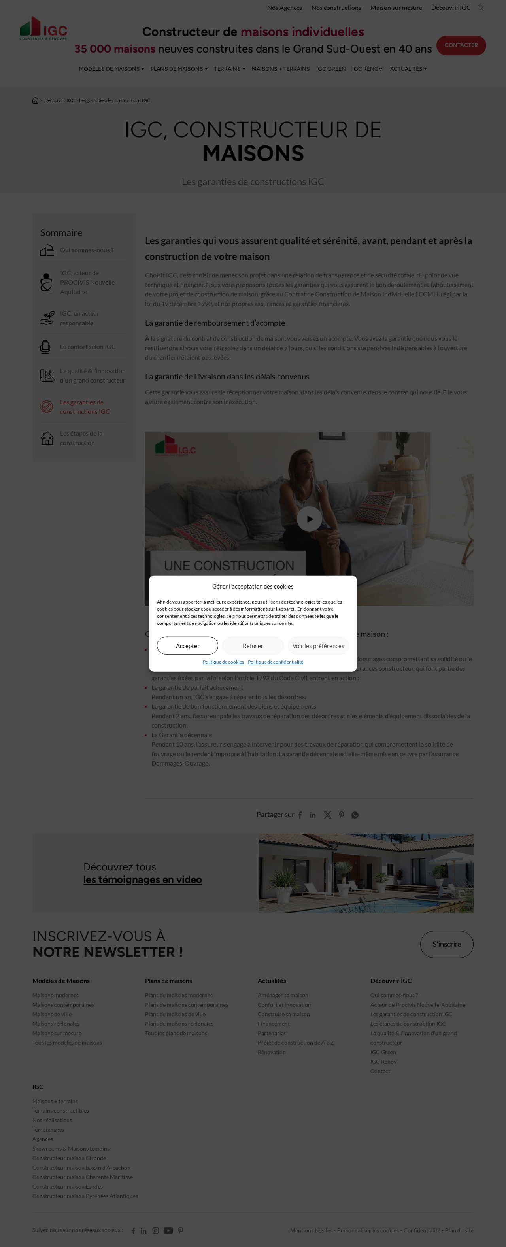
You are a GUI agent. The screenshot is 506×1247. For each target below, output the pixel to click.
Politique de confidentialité (275, 662)
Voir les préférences (318, 645)
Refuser (253, 645)
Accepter (188, 645)
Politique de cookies (223, 662)
